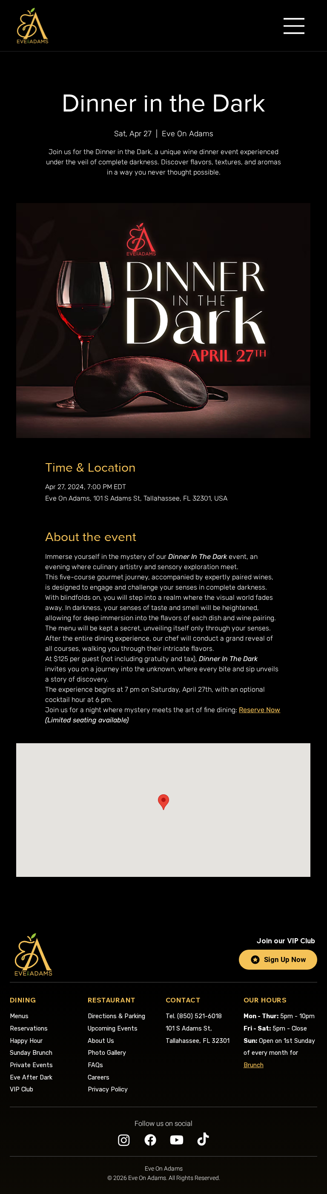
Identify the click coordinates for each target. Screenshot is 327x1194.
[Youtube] (176, 1140)
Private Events (31, 1065)
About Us (101, 1041)
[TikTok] (203, 1140)
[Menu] (294, 26)
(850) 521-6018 (194, 1016)
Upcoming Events (113, 1028)
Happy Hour (26, 1041)
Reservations (29, 1028)
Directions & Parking (116, 1016)
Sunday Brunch (31, 1053)
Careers (98, 1077)
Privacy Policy (108, 1089)
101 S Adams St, (189, 1028)
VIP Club (21, 1089)
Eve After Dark (31, 1077)
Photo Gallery (107, 1053)
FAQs (95, 1065)
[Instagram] (124, 1140)
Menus (19, 1016)
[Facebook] (150, 1140)
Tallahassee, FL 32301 (197, 1041)
